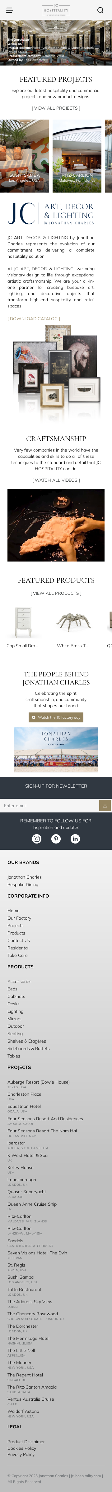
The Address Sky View (30, 1301)
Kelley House (20, 1167)
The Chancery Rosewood (32, 1314)
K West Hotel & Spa (27, 1155)
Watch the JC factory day (59, 717)
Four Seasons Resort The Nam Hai (42, 1131)
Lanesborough (21, 1179)
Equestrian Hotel (24, 1106)
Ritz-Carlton (19, 1216)
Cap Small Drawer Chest (23, 645)
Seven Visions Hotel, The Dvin (37, 1253)
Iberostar (16, 1143)
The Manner (19, 1362)
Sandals (15, 1241)
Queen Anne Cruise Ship (32, 1204)
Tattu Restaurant (24, 1289)
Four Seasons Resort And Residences (45, 1118)
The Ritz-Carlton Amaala (32, 1387)
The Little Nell (21, 1350)
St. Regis (16, 1265)
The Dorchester (22, 1326)
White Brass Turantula (74, 645)
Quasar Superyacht (26, 1191)
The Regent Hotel (25, 1375)
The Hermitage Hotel (28, 1338)
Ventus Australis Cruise (30, 1399)
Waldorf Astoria (23, 1411)
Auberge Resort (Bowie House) (38, 1082)
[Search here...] (100, 10)
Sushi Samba (20, 1277)
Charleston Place (24, 1094)
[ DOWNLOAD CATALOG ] (33, 318)
